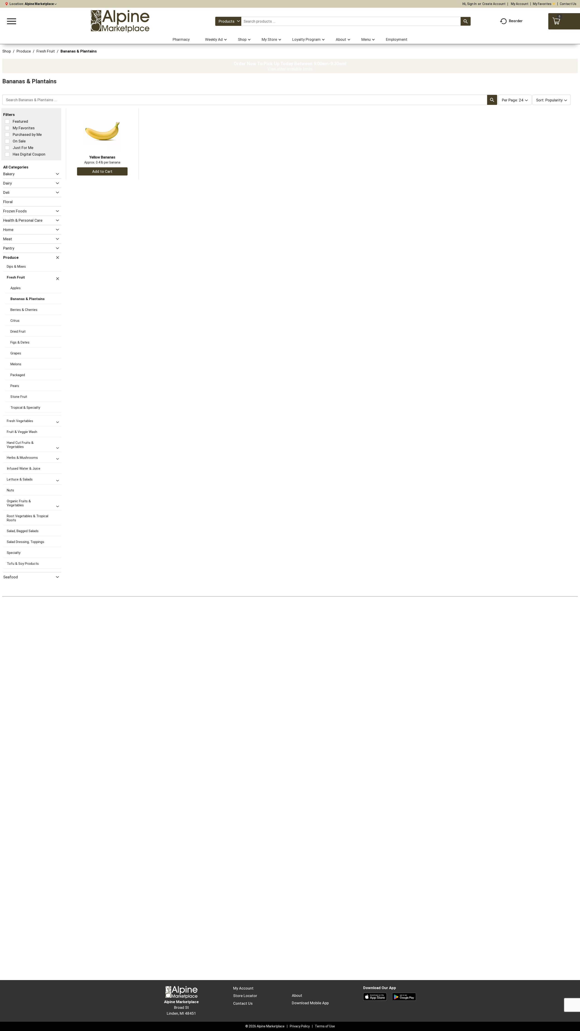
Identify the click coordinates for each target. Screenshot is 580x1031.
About (297, 995)
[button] (41, 4)
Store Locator (245, 995)
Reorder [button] (516, 21)
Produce (24, 51)
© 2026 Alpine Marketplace (265, 1026)
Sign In (472, 4)
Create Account (493, 4)
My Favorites (542, 4)
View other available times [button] (290, 68)
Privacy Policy (300, 1026)
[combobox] (228, 21)
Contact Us (568, 4)
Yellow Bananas (102, 157)
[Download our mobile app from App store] (375, 996)
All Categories (15, 167)
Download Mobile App (310, 1003)
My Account (519, 4)
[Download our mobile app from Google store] (404, 996)
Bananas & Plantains (78, 51)
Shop (6, 51)
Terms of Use (325, 1026)
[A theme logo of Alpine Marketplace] (120, 21)
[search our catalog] (466, 21)
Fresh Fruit (45, 51)
